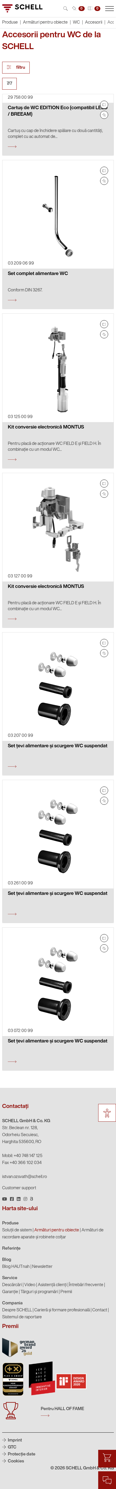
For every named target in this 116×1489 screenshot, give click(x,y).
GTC (11, 1447)
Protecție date (21, 1454)
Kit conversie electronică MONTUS (46, 427)
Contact (99, 1310)
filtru (20, 67)
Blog (6, 1260)
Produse (10, 1223)
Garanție (10, 1292)
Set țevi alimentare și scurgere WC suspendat (57, 746)
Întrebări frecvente (86, 1285)
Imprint (14, 1440)
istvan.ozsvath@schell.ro (24, 1177)
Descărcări (12, 1285)
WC (76, 22)
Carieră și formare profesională (62, 1310)
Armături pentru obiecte (45, 22)
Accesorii (93, 22)
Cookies (15, 1461)
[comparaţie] (104, 105)
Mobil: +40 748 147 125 (22, 1156)
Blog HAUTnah (16, 1267)
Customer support (19, 1188)
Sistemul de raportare (22, 1317)
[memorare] (104, 115)
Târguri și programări (39, 1292)
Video (29, 1285)
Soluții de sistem (17, 1230)
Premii (66, 1292)
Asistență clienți (52, 1285)
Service (9, 1278)
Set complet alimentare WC (38, 274)
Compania (12, 1303)
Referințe (11, 1248)
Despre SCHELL (17, 1310)
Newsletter (42, 1267)
